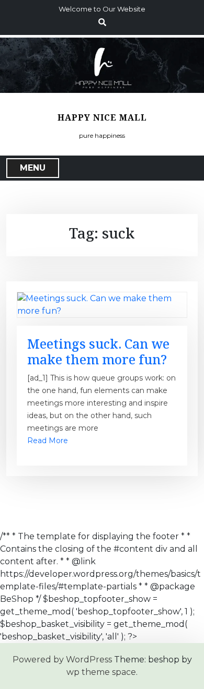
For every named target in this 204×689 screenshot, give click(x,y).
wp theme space (101, 672)
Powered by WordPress (62, 659)
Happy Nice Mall (102, 118)
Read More (47, 440)
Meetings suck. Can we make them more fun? (98, 351)
